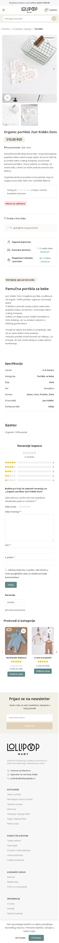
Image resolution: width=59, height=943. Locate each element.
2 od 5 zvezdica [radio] (22, 507)
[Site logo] (29, 9)
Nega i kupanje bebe (16, 818)
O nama (11, 903)
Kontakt (10, 908)
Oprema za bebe (15, 804)
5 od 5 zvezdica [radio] (29, 507)
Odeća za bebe (14, 794)
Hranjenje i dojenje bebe (18, 814)
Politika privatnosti (15, 860)
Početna (5, 28)
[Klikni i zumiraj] (7, 97)
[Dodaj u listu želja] (23, 630)
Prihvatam (36, 937)
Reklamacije (12, 881)
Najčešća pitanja (15, 913)
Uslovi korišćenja (15, 855)
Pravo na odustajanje (17, 886)
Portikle (39, 28)
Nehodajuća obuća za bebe (20, 799)
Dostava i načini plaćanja (18, 850)
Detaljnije (20, 937)
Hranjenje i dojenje (22, 28)
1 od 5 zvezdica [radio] (20, 507)
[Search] (53, 18)
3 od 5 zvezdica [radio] (24, 507)
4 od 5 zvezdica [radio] (27, 507)
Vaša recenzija (13, 511)
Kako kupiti (12, 845)
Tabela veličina (14, 840)
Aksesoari (11, 809)
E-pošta (10, 557)
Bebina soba (13, 823)
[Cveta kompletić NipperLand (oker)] (43, 641)
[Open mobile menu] (3, 10)
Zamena (11, 877)
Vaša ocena (10, 507)
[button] (5, 69)
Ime (8, 545)
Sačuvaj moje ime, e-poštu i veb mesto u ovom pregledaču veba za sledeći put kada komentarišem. (26, 573)
